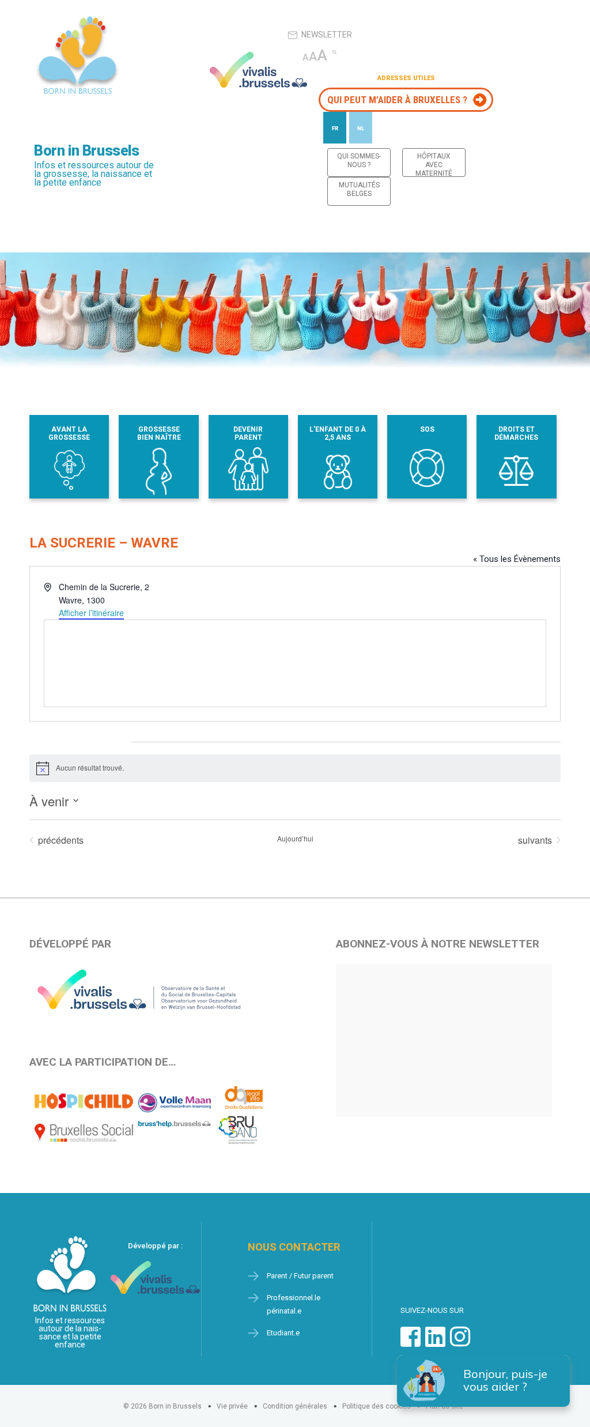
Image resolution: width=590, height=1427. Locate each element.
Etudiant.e (283, 1332)
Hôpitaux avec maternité (433, 164)
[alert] (295, 768)
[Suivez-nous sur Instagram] (460, 1342)
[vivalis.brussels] (259, 70)
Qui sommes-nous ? (359, 160)
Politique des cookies (376, 1406)
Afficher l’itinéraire (91, 612)
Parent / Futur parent (300, 1275)
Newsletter (326, 34)
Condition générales (295, 1406)
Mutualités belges (359, 189)
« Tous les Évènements (517, 559)
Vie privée (232, 1406)
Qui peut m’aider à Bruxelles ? (397, 99)
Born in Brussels (86, 150)
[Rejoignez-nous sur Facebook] (410, 1342)
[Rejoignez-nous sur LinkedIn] (435, 1342)
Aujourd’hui (295, 838)
